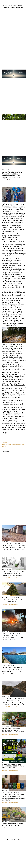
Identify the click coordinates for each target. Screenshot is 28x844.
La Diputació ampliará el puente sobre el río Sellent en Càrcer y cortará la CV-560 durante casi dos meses (13, 546)
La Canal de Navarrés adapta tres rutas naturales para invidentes (13, 730)
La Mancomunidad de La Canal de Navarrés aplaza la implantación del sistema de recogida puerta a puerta (13, 796)
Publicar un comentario (13, 551)
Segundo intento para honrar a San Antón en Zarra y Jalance (12, 600)
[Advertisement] (14, 23)
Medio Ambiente (20, 444)
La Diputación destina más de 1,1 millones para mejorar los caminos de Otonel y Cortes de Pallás (13, 701)
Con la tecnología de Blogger (15, 839)
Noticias (4, 446)
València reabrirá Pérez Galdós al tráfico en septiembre (12, 825)
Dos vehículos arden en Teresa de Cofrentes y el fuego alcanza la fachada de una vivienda (13, 636)
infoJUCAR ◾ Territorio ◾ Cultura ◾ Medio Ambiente (12, 6)
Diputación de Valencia (12, 444)
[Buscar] (25, 2)
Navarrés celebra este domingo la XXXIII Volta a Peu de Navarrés (13, 766)
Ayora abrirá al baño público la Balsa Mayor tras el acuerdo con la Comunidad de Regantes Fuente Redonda (12, 669)
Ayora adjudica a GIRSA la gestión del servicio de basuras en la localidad (13, 573)
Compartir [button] (4, 442)
